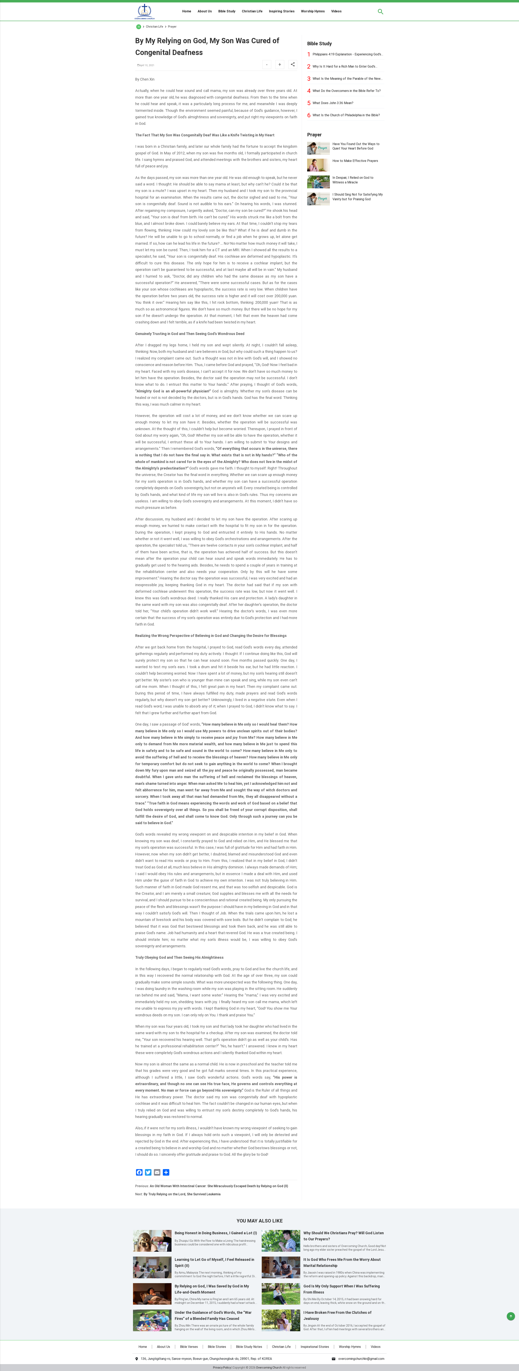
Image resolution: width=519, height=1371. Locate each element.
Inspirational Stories (315, 1347)
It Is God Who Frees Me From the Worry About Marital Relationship (342, 1262)
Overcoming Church (269, 1367)
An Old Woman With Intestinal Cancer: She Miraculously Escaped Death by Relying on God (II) (219, 1186)
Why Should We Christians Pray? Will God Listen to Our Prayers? (343, 1236)
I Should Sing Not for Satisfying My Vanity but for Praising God (357, 197)
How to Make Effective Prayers (355, 161)
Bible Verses (189, 1347)
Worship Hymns (313, 11)
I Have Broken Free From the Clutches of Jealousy (337, 1315)
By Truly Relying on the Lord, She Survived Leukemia (182, 1194)
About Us (205, 11)
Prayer (314, 135)
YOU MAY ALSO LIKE (260, 1221)
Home (186, 11)
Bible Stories (217, 1347)
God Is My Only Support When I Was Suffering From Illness (341, 1289)
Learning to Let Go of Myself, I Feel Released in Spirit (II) (214, 1262)
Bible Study (226, 11)
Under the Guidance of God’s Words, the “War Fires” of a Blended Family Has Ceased (213, 1315)
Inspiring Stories (282, 11)
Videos (336, 11)
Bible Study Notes (249, 1347)
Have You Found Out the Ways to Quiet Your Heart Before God (356, 146)
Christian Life (252, 11)
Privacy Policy (222, 1367)
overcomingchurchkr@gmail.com (361, 1358)
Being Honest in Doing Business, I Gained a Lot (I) (216, 1233)
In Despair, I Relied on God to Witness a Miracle (352, 180)
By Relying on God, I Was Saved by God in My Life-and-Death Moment (212, 1289)
